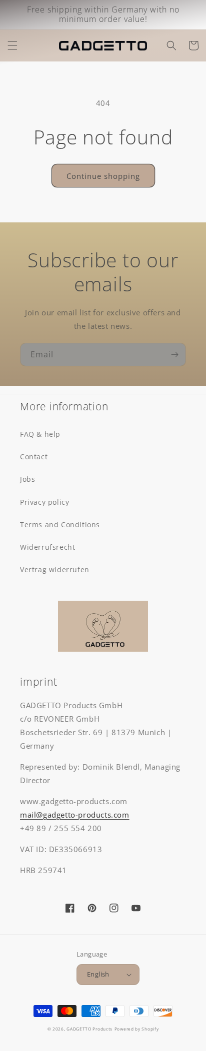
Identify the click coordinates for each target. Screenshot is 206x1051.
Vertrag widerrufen (55, 569)
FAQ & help (40, 434)
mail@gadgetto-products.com (75, 815)
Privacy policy (44, 502)
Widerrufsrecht (47, 547)
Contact (34, 456)
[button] (13, 45)
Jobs (27, 479)
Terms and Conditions (60, 524)
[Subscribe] (175, 354)
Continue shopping (103, 176)
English (98, 974)
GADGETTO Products (89, 1029)
